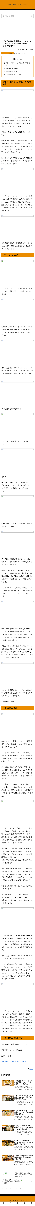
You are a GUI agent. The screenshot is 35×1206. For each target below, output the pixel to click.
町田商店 (17, 53)
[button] (31, 16)
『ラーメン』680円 (12, 68)
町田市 (24, 53)
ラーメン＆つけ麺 (7, 53)
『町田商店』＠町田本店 (13, 74)
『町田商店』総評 (11, 71)
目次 (15, 59)
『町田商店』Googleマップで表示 (13, 1061)
